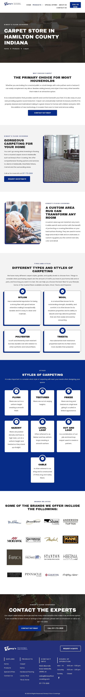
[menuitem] (29, 4)
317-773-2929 (27, 173)
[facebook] (58, 678)
